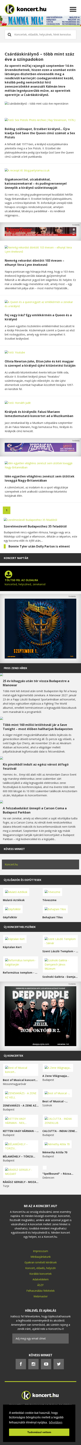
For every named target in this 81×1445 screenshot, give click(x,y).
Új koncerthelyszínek (20, 927)
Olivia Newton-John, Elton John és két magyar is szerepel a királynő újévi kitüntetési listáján (40, 363)
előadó (40, 1268)
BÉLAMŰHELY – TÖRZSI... (19, 1156)
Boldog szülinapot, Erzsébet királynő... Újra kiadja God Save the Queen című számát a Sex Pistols (40, 133)
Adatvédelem (41, 1279)
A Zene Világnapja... (55, 1076)
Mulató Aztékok (14, 900)
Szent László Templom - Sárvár (60, 951)
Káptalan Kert (12, 947)
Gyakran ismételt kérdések (40, 1262)
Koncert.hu (11, 864)
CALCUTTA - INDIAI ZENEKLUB (60, 1131)
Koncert (30, 1268)
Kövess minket (14, 849)
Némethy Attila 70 (54, 1152)
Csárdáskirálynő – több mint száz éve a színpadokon (39, 56)
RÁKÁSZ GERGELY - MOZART (21, 1182)
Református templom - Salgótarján (21, 972)
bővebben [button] (55, 1422)
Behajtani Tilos (52, 917)
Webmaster (41, 1296)
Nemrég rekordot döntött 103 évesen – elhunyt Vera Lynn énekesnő (34, 262)
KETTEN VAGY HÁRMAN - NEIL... (21, 1131)
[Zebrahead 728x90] (40, 451)
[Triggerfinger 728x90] (40, 235)
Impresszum (40, 1251)
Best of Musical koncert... (20, 1080)
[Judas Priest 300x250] (40, 657)
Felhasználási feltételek (40, 1290)
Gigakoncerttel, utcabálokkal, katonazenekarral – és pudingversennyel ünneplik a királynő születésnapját (36, 183)
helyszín (51, 1268)
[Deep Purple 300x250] (40, 1045)
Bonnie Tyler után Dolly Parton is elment (39, 546)
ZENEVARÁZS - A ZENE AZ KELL (21, 1105)
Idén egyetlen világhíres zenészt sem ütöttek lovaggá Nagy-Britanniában (39, 478)
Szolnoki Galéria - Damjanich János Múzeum (60, 976)
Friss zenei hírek (15, 668)
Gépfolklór (10, 917)
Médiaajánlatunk (41, 1256)
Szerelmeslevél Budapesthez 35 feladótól (35, 526)
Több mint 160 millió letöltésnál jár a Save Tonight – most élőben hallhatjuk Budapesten (38, 727)
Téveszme (49, 900)
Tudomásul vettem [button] (39, 1432)
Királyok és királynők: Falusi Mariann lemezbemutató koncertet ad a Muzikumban (39, 414)
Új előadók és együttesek (22, 880)
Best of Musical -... (55, 1101)
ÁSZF (40, 1285)
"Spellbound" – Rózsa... (57, 1173)
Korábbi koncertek (40, 1273)
